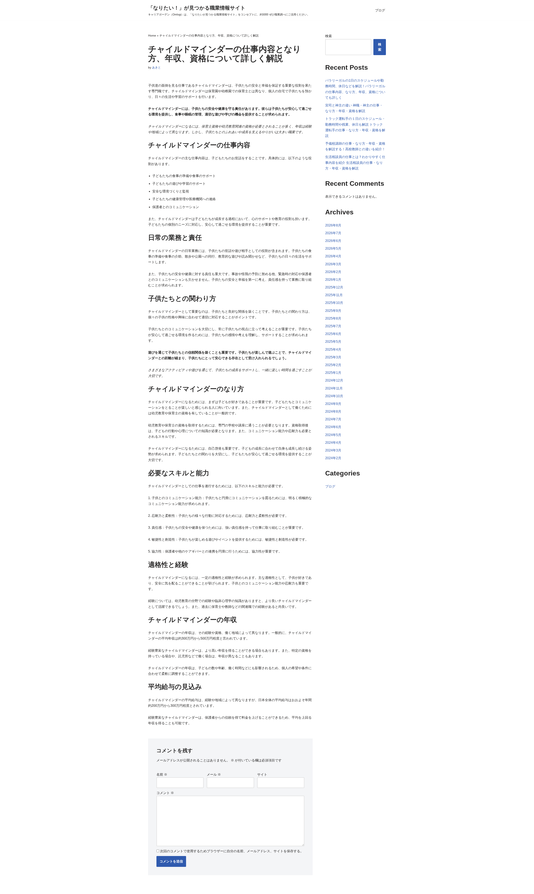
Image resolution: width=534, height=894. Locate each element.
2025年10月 (334, 303)
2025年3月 (333, 357)
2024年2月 (333, 458)
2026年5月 (333, 248)
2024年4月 (333, 442)
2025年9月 (333, 310)
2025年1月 (333, 372)
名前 (161, 774)
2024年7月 (333, 419)
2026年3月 (333, 264)
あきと (156, 67)
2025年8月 (333, 318)
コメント (165, 793)
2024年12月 (334, 380)
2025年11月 (334, 295)
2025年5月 (333, 341)
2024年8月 (333, 411)
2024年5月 (333, 435)
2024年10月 (334, 396)
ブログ (380, 10)
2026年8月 (333, 225)
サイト (262, 774)
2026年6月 (333, 241)
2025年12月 (334, 287)
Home (152, 35)
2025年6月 (333, 334)
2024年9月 (333, 404)
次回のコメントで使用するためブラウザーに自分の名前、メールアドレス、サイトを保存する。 (232, 851)
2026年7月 (333, 233)
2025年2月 (333, 365)
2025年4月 (333, 349)
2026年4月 (333, 256)
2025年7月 (333, 326)
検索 (328, 36)
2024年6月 (333, 427)
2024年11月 (334, 388)
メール (214, 774)
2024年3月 (333, 450)
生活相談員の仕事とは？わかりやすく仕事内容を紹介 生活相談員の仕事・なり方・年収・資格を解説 (355, 162)
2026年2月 (333, 272)
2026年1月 (333, 279)
